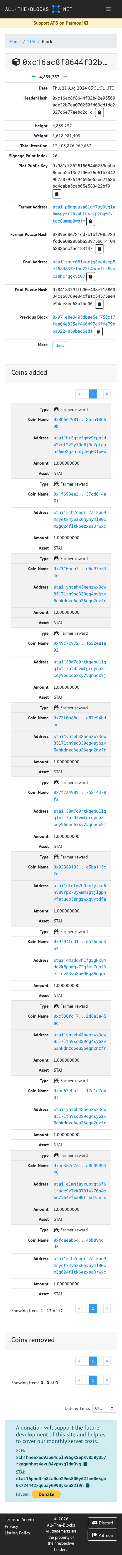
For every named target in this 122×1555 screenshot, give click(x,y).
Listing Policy (17, 1533)
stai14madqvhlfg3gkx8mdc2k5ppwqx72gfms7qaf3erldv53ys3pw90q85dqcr (79, 966)
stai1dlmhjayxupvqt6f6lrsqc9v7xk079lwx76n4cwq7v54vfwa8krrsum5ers (79, 1190)
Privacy (11, 1526)
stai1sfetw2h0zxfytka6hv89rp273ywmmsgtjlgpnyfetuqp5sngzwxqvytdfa (79, 892)
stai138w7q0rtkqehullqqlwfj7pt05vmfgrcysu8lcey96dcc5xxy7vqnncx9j (79, 668)
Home (15, 41)
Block (47, 41)
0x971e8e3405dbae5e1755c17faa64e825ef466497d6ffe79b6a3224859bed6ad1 (84, 324)
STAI (31, 41)
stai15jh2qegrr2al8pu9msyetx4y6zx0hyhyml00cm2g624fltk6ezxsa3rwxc (79, 519)
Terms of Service (20, 1519)
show (59, 345)
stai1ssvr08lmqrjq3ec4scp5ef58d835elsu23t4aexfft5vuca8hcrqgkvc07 (84, 269)
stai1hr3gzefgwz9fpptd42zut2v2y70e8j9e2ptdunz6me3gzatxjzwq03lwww (79, 444)
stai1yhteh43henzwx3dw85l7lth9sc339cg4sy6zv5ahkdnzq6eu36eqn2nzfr (79, 593)
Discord (105, 1523)
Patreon (105, 1535)
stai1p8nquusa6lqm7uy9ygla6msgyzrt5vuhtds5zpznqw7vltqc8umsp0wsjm (84, 214)
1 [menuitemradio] (93, 393)
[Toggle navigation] (108, 9)
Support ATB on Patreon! (58, 23)
